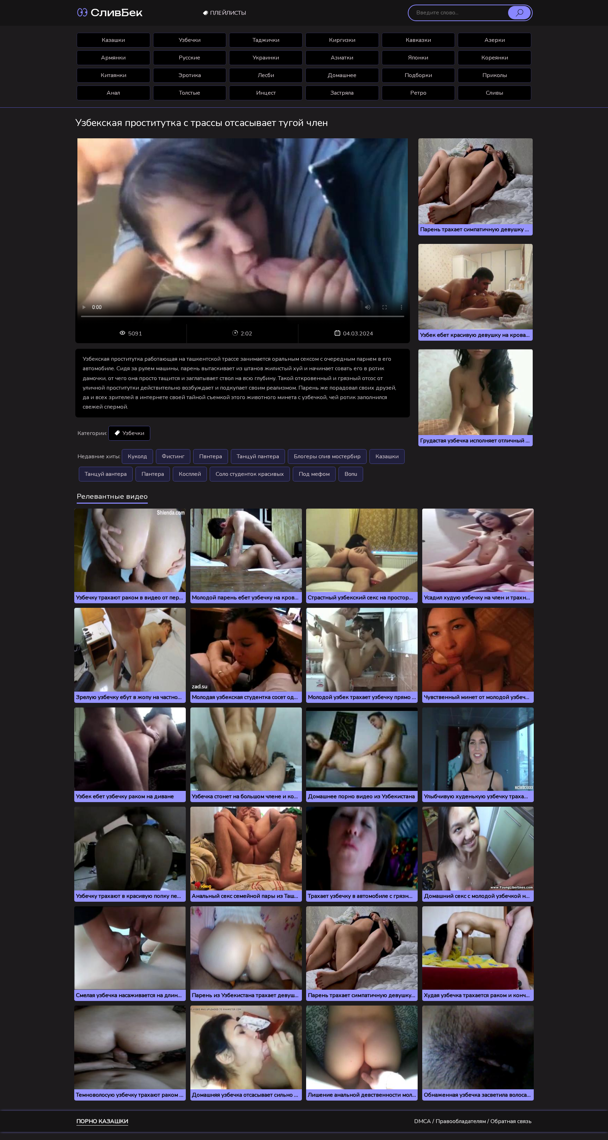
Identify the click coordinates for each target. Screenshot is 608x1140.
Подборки (418, 75)
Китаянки (113, 75)
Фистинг (173, 456)
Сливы (494, 93)
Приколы (494, 75)
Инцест (266, 93)
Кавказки (418, 40)
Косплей (190, 474)
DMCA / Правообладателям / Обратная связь (473, 1121)
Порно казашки (102, 1121)
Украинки (266, 58)
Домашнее (342, 75)
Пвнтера (210, 456)
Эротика (189, 75)
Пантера (152, 474)
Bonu (350, 474)
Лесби (266, 75)
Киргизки (342, 40)
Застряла (342, 93)
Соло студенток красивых (250, 474)
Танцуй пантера (258, 456)
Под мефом (314, 474)
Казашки (113, 40)
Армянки (113, 58)
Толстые (189, 93)
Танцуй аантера (106, 474)
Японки (418, 58)
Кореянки (494, 58)
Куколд (137, 456)
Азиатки (342, 58)
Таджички (266, 40)
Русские (189, 58)
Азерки (494, 40)
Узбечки (190, 40)
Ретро (418, 93)
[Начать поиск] (519, 12)
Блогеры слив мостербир (327, 456)
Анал (113, 93)
